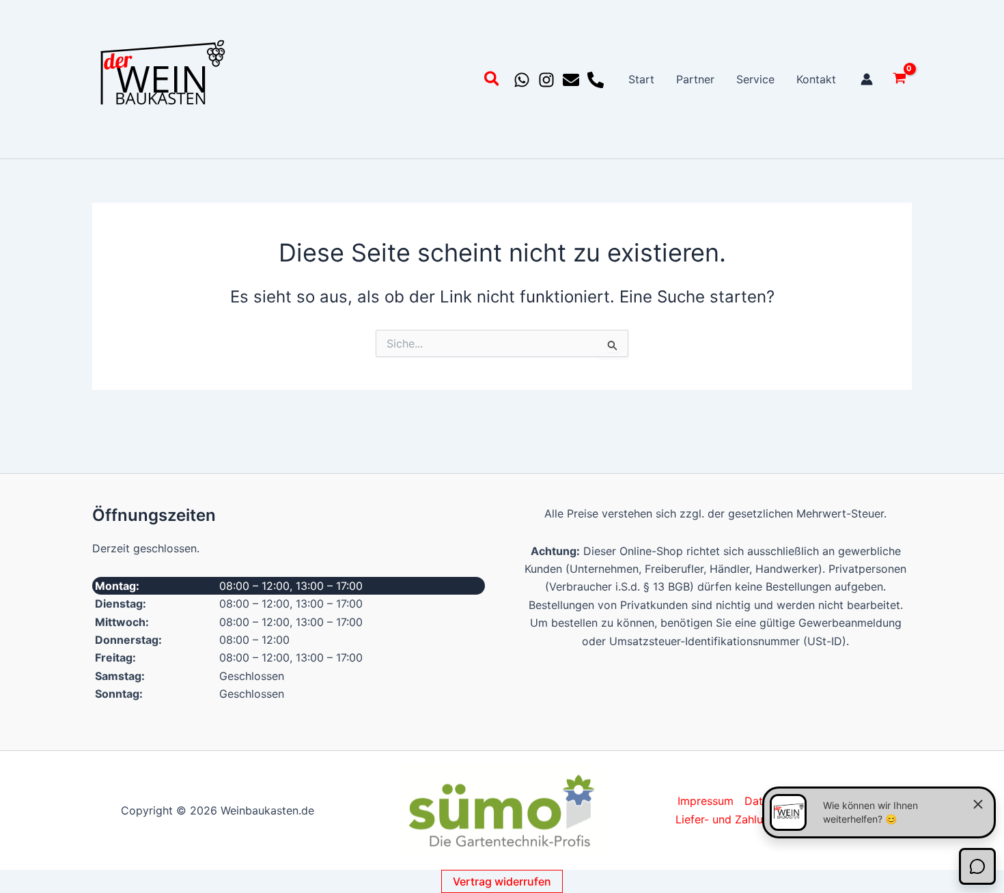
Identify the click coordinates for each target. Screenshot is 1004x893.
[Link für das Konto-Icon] (867, 79)
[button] (492, 81)
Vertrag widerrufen (502, 881)
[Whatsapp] (522, 80)
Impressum (706, 801)
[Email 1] (571, 80)
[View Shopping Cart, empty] (899, 79)
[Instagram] (546, 80)
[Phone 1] (595, 80)
